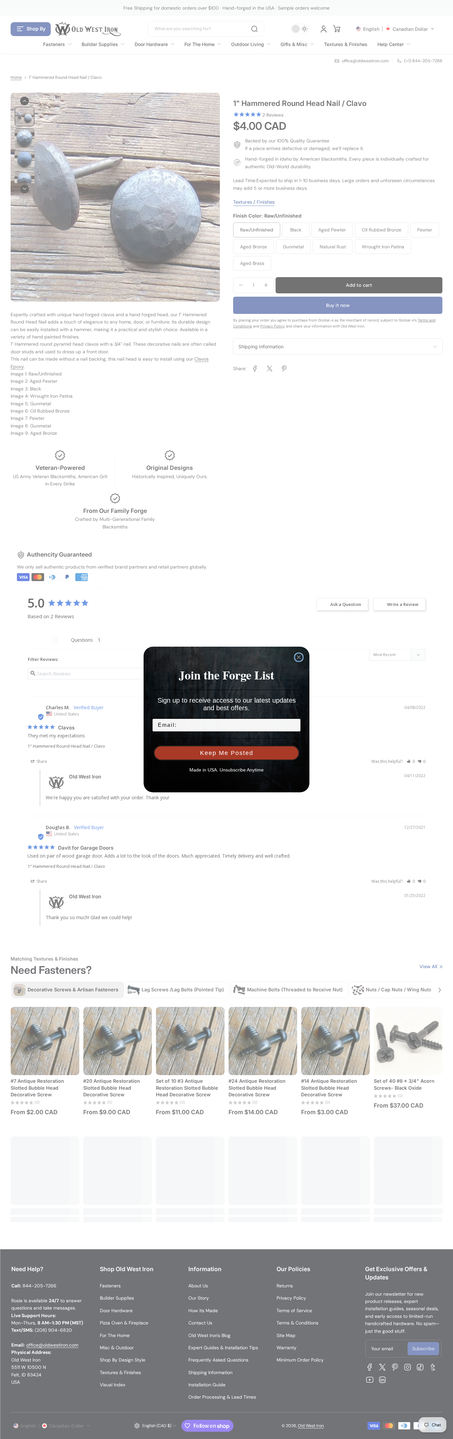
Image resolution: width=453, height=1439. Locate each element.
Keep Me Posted (226, 753)
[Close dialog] (299, 657)
